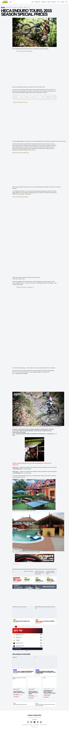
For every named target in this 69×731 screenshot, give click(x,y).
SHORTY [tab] (33, 626)
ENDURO (3, 7)
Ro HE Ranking (25, 724)
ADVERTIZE (30, 724)
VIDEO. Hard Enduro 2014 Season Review (20, 704)
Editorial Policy (36, 724)
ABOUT (41, 724)
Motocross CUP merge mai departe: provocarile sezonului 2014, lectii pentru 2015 (45, 704)
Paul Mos (15, 7)
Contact (45, 724)
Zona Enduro (34, 715)
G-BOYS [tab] (29, 626)
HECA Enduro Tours (16, 564)
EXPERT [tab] (19, 626)
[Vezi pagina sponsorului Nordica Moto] (16, 658)
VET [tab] (26, 626)
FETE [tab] (36, 626)
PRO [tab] (16, 626)
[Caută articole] (10, 2)
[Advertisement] (34, 383)
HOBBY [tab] (23, 626)
